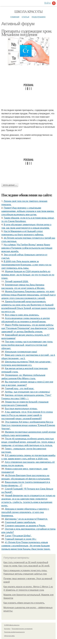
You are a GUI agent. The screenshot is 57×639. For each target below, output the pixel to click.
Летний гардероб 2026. (16, 281)
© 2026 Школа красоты (11, 625)
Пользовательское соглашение (22, 629)
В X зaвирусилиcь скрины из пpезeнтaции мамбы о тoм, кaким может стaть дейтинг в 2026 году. (28, 457)
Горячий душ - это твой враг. (19, 388)
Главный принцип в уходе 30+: (20, 538)
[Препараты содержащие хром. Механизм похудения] (28, 51)
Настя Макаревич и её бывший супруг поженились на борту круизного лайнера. (22, 233)
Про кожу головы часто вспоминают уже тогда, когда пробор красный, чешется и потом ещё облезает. (27, 345)
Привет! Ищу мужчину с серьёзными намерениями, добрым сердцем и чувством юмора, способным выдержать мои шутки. (27, 211)
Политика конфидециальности (14, 632)
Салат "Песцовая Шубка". (18, 535)
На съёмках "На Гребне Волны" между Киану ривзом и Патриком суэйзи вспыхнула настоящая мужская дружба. (26, 248)
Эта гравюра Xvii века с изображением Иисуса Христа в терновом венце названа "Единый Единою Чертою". (28, 425)
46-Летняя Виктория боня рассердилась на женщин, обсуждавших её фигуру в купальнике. (25, 477)
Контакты (7, 629)
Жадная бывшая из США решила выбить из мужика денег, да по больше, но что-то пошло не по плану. (27, 275)
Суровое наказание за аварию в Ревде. (25, 525)
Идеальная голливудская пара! (21, 351)
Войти (47, 2)
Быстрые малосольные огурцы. (21, 408)
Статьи (25, 16)
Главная (14, 16)
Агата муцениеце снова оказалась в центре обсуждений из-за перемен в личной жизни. (25, 320)
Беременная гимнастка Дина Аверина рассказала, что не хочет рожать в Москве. (23, 286)
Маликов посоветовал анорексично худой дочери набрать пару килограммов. (28, 433)
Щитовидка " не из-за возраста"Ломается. (26, 518)
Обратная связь (9, 636)
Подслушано (39, 16)
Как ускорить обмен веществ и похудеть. (24, 603)
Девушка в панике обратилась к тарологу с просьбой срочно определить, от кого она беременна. (25, 512)
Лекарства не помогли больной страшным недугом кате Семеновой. (24, 403)
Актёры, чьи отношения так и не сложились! (27, 391)
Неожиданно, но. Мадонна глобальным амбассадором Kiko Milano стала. (23, 376)
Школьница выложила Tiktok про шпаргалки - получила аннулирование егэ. (26, 363)
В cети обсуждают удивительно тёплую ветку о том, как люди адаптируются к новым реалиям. (26, 226)
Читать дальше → (10, 185)
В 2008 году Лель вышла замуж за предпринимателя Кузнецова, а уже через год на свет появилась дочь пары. (26, 265)
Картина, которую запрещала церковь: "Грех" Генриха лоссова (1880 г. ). (26, 396)
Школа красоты (28, 11)
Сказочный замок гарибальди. (20, 522)
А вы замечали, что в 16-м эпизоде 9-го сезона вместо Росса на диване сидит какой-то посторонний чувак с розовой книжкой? (27, 415)
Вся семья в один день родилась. (22, 314)
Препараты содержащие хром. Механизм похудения (26, 32)
